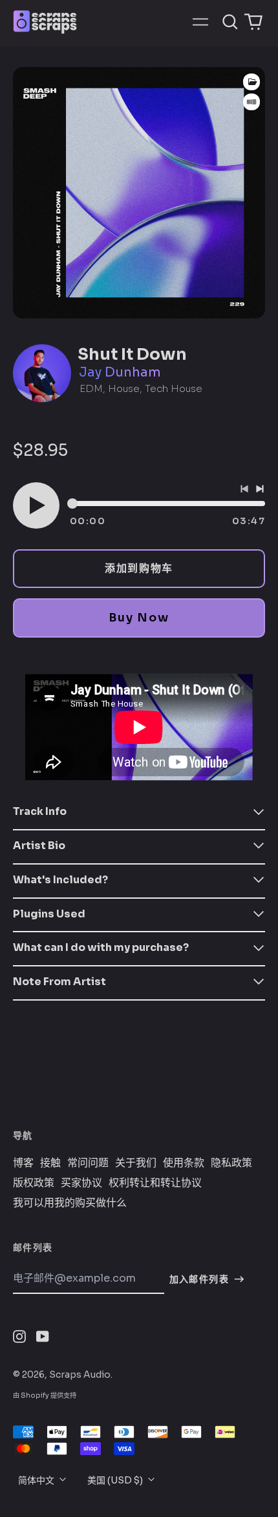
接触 (50, 1163)
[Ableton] (251, 102)
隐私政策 (231, 1163)
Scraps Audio (80, 1374)
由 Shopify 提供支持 (44, 1395)
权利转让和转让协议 (155, 1183)
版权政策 (33, 1183)
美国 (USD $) (116, 1480)
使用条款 (183, 1163)
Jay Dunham (120, 372)
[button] (230, 22)
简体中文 (37, 1480)
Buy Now (139, 618)
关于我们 (135, 1163)
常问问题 (88, 1163)
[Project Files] (251, 81)
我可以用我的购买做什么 (70, 1203)
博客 (23, 1163)
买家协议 (81, 1183)
